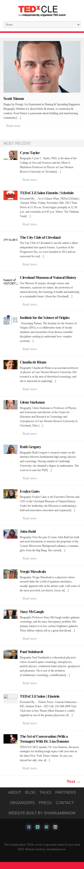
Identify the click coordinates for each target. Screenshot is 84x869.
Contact (65, 803)
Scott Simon (14, 98)
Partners (65, 792)
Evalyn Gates (29, 491)
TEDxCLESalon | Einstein (40, 696)
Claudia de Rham (33, 362)
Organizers (22, 803)
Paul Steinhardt (31, 652)
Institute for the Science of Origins (44, 318)
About (14, 792)
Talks (45, 792)
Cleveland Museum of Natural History (48, 278)
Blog (30, 792)
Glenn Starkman (32, 402)
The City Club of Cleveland (40, 237)
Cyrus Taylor (30, 153)
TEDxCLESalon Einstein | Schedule (47, 193)
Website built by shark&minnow (42, 813)
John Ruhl (28, 531)
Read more (13, 126)
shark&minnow (56, 849)
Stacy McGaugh (32, 612)
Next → (73, 781)
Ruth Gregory (30, 447)
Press (45, 803)
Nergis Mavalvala (33, 572)
